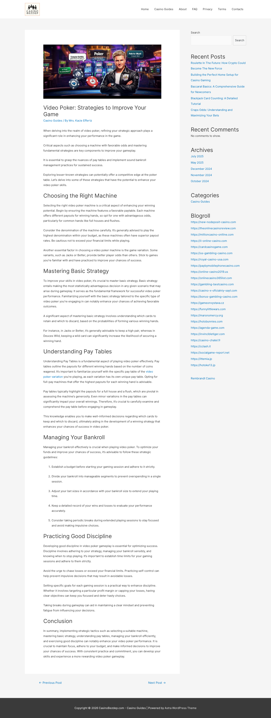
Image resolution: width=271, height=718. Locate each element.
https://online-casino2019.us (209, 271)
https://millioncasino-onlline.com (212, 234)
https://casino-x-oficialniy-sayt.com (214, 290)
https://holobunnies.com (207, 321)
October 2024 (200, 181)
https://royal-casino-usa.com (209, 259)
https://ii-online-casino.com (209, 241)
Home (145, 9)
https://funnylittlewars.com (208, 309)
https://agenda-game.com (207, 327)
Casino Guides (163, 9)
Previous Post (50, 682)
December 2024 (201, 169)
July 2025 (197, 156)
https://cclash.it (201, 346)
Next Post (157, 682)
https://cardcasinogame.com (209, 247)
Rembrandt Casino (203, 378)
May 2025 (197, 162)
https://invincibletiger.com (208, 334)
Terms (222, 9)
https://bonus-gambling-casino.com (214, 296)
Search (195, 32)
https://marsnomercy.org (207, 315)
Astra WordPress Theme (181, 708)
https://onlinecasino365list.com (211, 278)
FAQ (194, 9)
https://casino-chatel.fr (205, 340)
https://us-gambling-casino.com (211, 253)
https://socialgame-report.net (210, 352)
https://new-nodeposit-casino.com (213, 222)
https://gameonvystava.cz (207, 303)
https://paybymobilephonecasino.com (215, 265)
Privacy (207, 9)
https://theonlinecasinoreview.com (213, 228)
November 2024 (201, 175)
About (183, 9)
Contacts (237, 9)
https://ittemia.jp (201, 359)
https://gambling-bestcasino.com (212, 284)
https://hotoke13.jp (203, 365)
